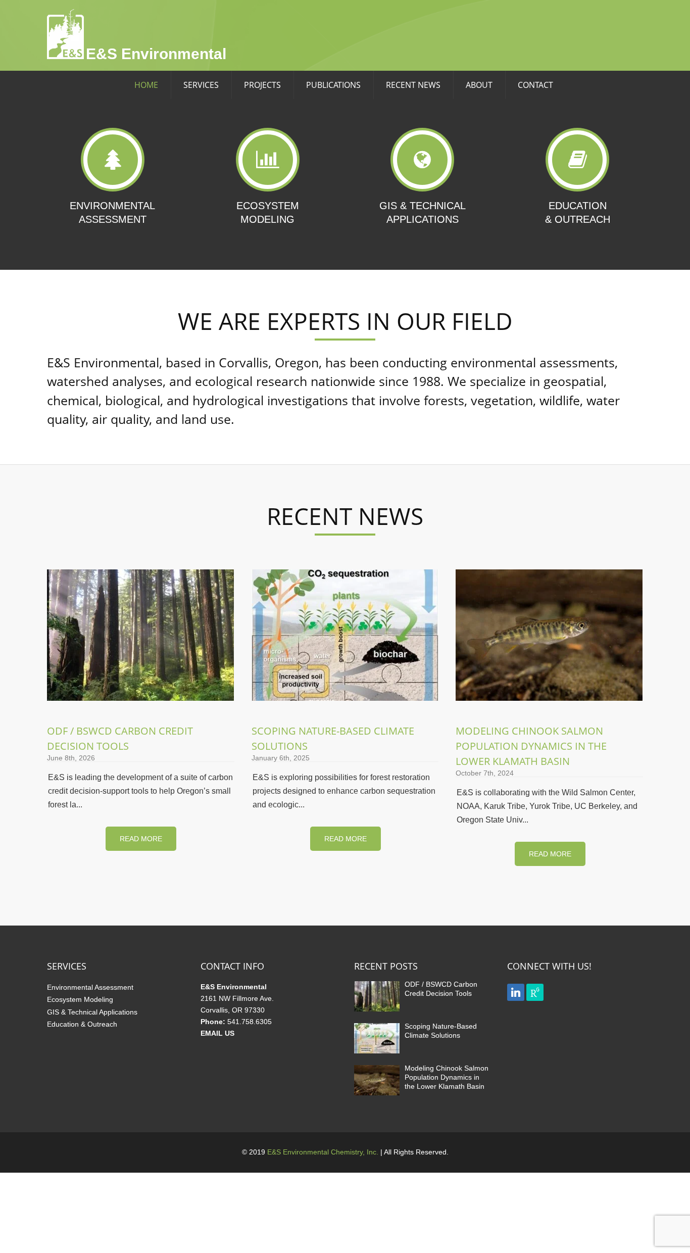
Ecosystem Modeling (80, 999)
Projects (262, 84)
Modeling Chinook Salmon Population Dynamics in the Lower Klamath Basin (531, 746)
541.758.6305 (249, 1022)
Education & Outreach (82, 1024)
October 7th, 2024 (485, 773)
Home (146, 84)
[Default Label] (515, 991)
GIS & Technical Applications (92, 1012)
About (479, 84)
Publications (333, 84)
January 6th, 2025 (281, 758)
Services (201, 84)
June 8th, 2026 (71, 758)
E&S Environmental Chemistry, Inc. (322, 1152)
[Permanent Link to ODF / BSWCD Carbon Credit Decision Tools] (377, 1011)
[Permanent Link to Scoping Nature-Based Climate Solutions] (377, 1053)
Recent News (413, 84)
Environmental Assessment (90, 987)
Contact (535, 84)
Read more (141, 839)
